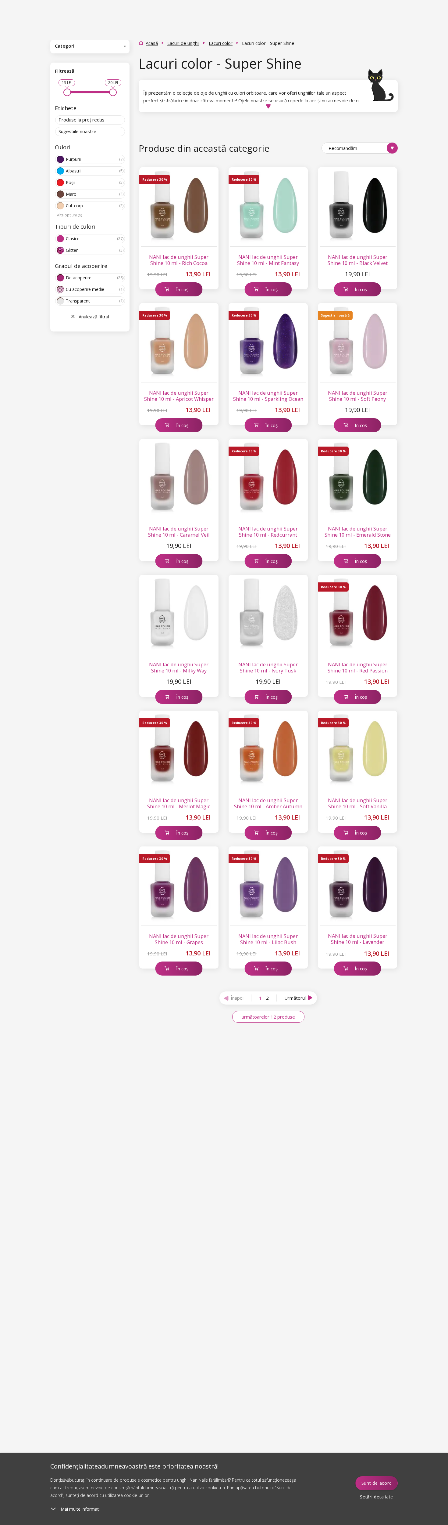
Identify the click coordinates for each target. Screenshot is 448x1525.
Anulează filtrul (94, 316)
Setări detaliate (376, 1497)
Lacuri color (221, 43)
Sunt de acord (376, 1483)
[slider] (67, 92)
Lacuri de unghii (183, 43)
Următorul (295, 998)
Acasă (152, 43)
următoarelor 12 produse (268, 1017)
